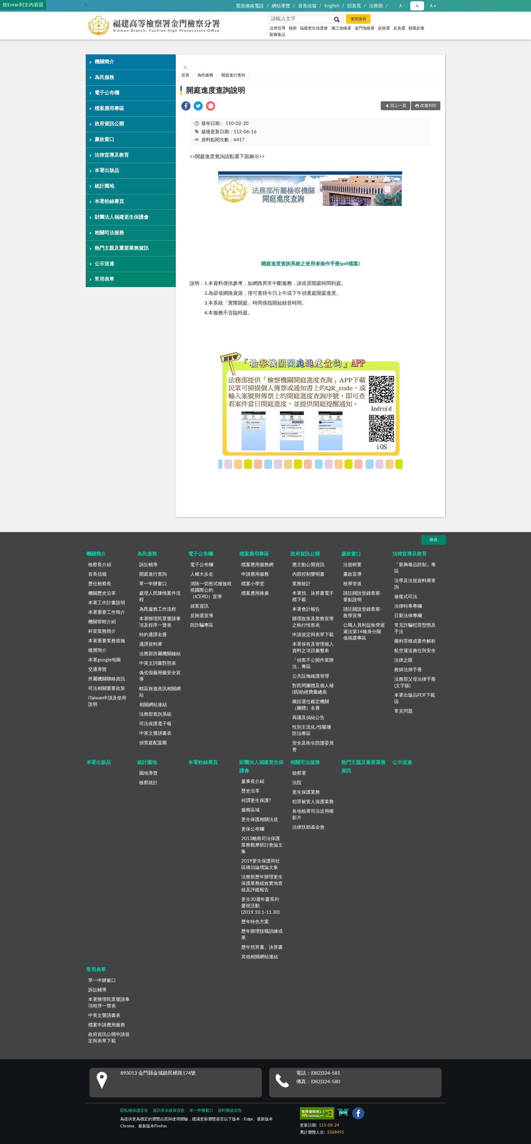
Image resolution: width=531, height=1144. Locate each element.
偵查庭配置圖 (153, 743)
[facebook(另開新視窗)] (358, 1114)
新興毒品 (277, 35)
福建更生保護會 (314, 28)
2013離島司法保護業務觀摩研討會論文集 (262, 845)
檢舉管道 (352, 584)
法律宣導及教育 (112, 155)
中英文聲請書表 (155, 733)
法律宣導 (277, 28)
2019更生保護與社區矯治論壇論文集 (260, 864)
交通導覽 (97, 669)
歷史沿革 (250, 791)
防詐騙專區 (201, 625)
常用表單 (104, 279)
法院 (296, 782)
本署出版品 (107, 170)
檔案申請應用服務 (106, 1025)
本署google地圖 (104, 660)
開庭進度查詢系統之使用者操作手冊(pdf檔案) (310, 263)
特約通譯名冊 (153, 634)
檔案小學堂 (252, 584)
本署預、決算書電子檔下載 (313, 596)
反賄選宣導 (201, 615)
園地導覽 (148, 773)
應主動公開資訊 (308, 564)
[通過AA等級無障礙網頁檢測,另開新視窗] (317, 1114)
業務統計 (301, 584)
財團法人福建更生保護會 (122, 217)
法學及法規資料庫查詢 (415, 584)
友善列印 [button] (428, 106)
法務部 (376, 6)
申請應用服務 (255, 574)
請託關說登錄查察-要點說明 (362, 596)
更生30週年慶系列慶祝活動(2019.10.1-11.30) (260, 906)
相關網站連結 (153, 704)
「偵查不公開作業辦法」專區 (313, 663)
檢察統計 (148, 782)
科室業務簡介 (102, 631)
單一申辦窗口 (153, 584)
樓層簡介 (97, 650)
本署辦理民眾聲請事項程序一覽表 (109, 1002)
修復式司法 (405, 596)
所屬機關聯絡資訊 (106, 679)
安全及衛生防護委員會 (313, 746)
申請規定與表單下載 (313, 634)
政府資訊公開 (109, 123)
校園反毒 (416, 28)
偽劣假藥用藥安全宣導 (160, 676)
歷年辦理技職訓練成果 (262, 934)
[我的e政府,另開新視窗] (343, 1114)
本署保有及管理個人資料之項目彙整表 (313, 647)
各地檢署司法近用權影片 (313, 814)
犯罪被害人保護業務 (313, 802)
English (331, 6)
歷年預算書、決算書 (262, 947)
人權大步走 (201, 574)
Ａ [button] (417, 6)
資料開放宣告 (230, 1111)
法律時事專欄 (408, 606)
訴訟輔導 (148, 564)
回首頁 (354, 6)
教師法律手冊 (408, 669)
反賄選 (384, 28)
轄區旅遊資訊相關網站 (160, 692)
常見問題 (403, 711)
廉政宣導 (352, 574)
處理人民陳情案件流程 (160, 596)
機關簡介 (104, 61)
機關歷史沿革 (102, 593)
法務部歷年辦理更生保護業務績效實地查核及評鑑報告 (262, 883)
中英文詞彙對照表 (157, 663)
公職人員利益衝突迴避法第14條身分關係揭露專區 (364, 631)
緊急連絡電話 (250, 6)
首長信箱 (307, 6)
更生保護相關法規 (259, 819)
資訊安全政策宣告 (169, 1111)
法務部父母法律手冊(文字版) (415, 682)
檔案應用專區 (109, 108)
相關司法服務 (109, 232)
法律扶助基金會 (308, 827)
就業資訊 (199, 606)
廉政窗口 (104, 139)
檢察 (293, 28)
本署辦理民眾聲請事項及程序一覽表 (160, 622)
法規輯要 (352, 564)
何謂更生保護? (256, 800)
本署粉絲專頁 (109, 201)
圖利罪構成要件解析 (415, 641)
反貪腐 (399, 28)
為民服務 (104, 77)
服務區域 (250, 810)
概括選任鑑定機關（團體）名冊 (310, 704)
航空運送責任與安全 (415, 650)
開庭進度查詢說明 (215, 90)
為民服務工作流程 (157, 609)
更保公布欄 (252, 829)
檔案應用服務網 (257, 564)
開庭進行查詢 (233, 75)
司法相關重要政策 (106, 688)
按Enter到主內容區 (23, 4)
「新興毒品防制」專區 (415, 568)
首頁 (185, 75)
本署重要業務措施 (106, 641)
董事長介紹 (252, 781)
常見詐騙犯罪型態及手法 (415, 628)
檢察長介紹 (99, 564)
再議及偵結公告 (308, 717)
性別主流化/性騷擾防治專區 (311, 730)
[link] (186, 107)
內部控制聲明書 (308, 574)
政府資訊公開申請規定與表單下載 (109, 1037)
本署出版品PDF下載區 (414, 698)
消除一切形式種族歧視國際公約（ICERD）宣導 (211, 590)
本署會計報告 (306, 609)
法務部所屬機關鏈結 (160, 654)
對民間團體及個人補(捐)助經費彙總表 (313, 689)
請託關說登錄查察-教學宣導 (362, 612)
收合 (434, 540)
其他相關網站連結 (259, 957)
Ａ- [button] (401, 6)
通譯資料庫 (150, 644)
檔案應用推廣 (255, 593)
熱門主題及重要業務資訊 (122, 248)
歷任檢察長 (99, 584)
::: (86, 4)
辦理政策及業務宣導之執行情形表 (313, 622)
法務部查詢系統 (155, 714)
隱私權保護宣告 (134, 1111)
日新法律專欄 (408, 615)
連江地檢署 (341, 28)
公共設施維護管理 (310, 676)
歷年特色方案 (255, 922)
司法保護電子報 (155, 724)
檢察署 (299, 773)
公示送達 (104, 263)
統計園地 (104, 186)
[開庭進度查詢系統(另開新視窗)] (310, 204)
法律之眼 (403, 660)
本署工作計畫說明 (106, 603)
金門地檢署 (365, 28)
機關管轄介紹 (102, 622)
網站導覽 (281, 6)
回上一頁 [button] (398, 106)
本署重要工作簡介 (106, 612)
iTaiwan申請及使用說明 (107, 701)
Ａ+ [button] (432, 6)
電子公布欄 (107, 92)
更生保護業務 (306, 792)
